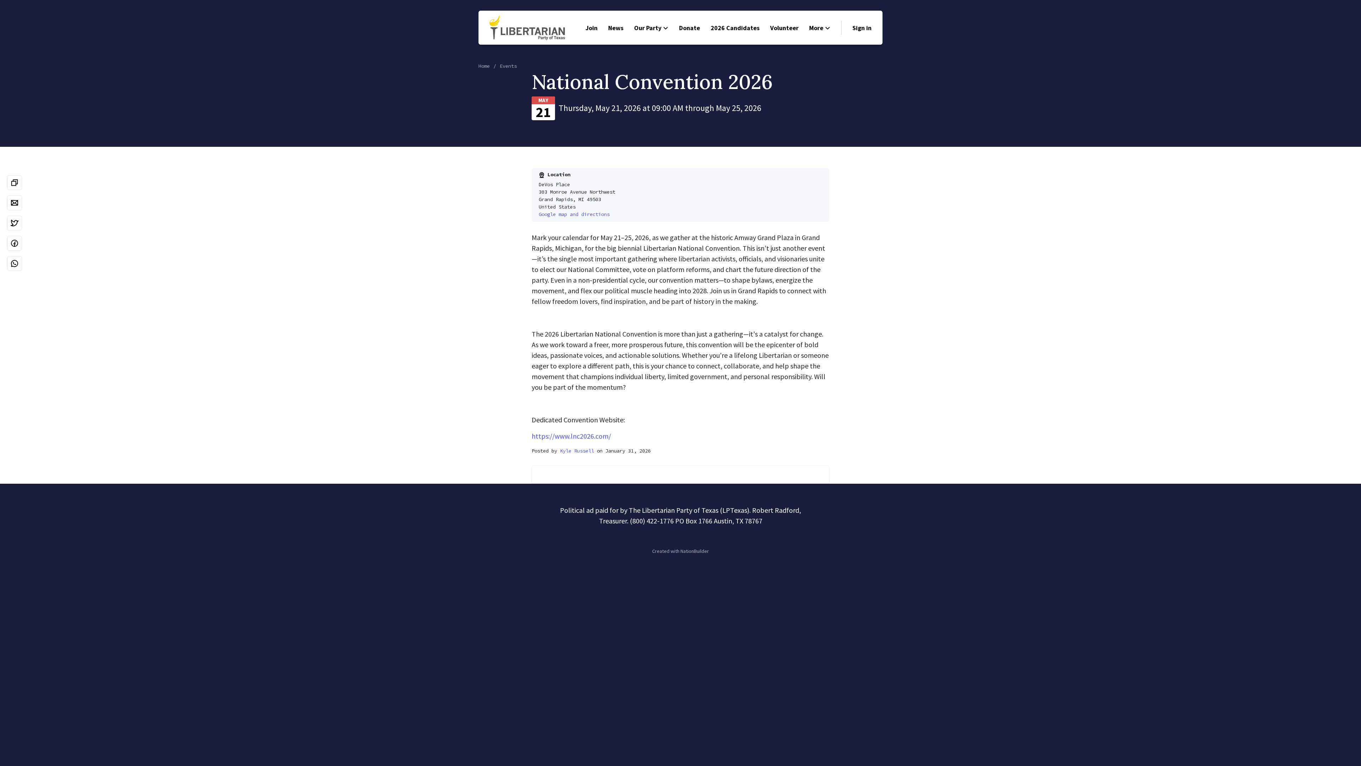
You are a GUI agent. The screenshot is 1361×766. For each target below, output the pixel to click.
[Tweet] (14, 223)
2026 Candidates (735, 28)
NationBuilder (694, 551)
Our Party (647, 28)
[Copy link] (14, 182)
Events (508, 66)
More (816, 28)
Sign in (862, 28)
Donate (689, 28)
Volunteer (784, 28)
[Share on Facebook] (14, 243)
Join (592, 28)
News (615, 28)
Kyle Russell (577, 451)
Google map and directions (574, 214)
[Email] (14, 202)
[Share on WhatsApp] (14, 263)
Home (484, 66)
